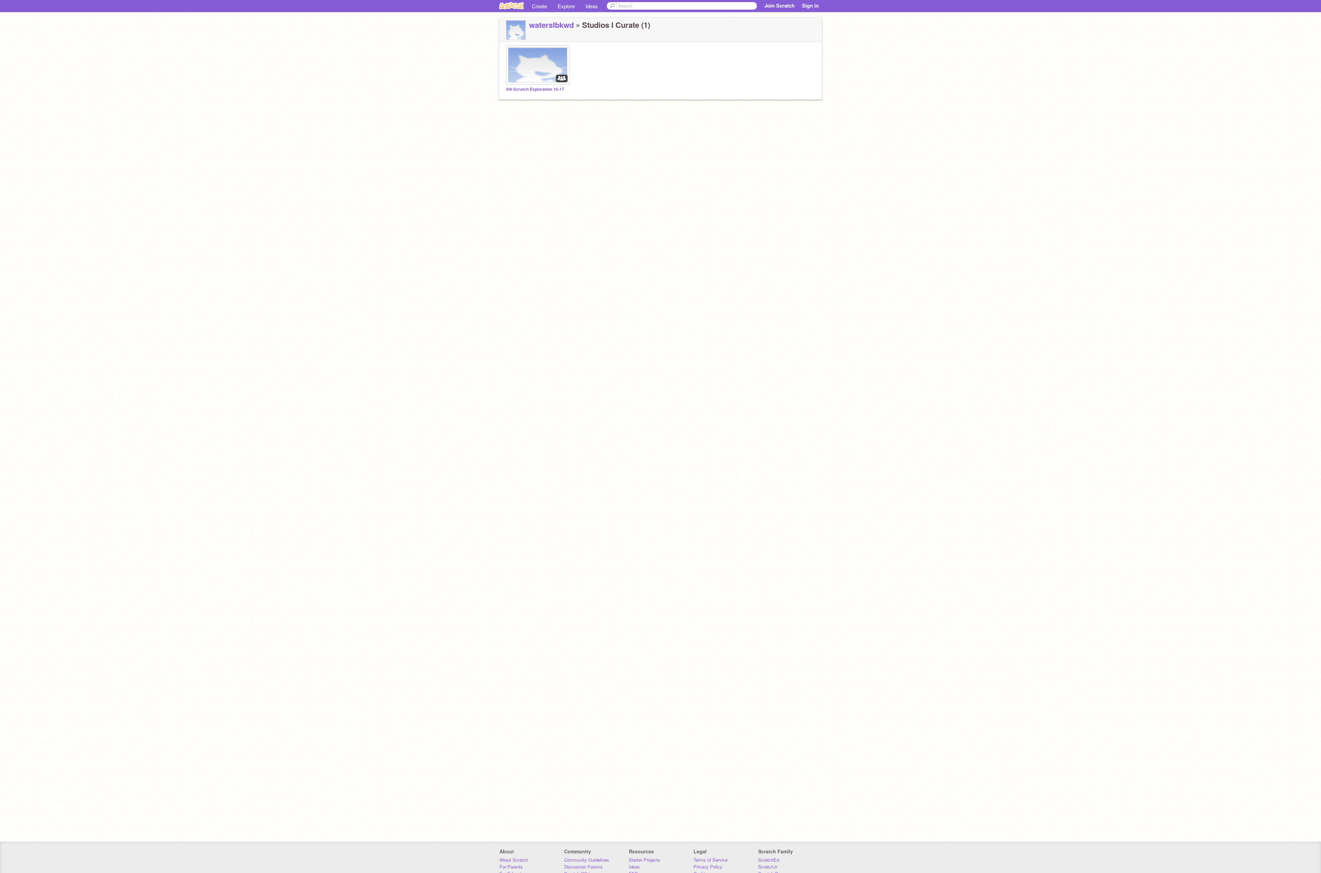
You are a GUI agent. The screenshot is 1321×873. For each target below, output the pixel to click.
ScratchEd (768, 859)
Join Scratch (779, 5)
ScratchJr (767, 866)
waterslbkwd (551, 24)
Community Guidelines (586, 859)
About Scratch (514, 859)
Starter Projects (644, 859)
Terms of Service (711, 859)
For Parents (511, 866)
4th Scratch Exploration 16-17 (535, 89)
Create (539, 6)
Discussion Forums (583, 866)
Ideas (592, 6)
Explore (566, 6)
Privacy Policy (708, 866)
